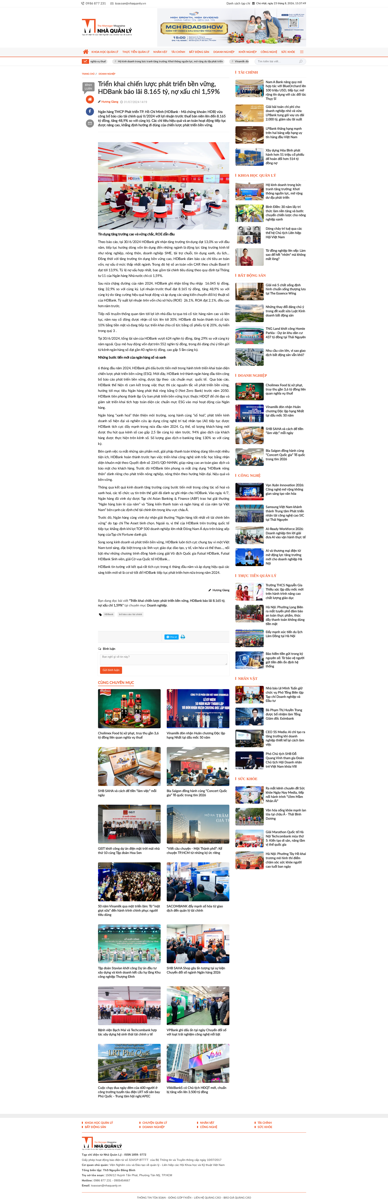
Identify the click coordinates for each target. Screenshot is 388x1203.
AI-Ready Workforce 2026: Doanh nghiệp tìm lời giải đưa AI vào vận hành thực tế (286, 533)
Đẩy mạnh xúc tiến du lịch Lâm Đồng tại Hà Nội (284, 634)
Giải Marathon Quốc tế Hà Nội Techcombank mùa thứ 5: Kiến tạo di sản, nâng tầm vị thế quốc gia (285, 838)
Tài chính (248, 72)
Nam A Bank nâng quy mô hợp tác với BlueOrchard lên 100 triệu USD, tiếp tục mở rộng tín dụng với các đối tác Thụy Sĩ (286, 90)
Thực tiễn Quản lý (257, 576)
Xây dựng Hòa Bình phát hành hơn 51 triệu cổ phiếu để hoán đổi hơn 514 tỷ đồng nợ (285, 157)
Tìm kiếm (301, 61)
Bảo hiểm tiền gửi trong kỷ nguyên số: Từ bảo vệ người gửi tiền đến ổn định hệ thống (285, 660)
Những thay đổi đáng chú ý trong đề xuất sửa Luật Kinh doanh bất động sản (285, 311)
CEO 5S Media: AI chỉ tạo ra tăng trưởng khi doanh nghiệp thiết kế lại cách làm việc (285, 738)
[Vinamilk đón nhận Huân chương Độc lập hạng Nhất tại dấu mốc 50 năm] (249, 413)
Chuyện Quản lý (154, 1123)
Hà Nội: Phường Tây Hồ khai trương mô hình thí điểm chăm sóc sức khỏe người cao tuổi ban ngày (286, 860)
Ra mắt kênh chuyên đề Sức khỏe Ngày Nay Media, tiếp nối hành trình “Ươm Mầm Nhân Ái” (285, 794)
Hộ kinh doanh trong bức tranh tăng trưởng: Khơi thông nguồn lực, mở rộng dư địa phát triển (130, 61)
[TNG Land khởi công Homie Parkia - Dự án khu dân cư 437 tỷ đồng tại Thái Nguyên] (249, 335)
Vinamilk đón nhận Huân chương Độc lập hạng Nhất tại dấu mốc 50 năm (235, 61)
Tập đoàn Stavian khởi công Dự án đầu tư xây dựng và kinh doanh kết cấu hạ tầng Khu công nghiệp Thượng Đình (129, 972)
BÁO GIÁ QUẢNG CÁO (237, 1198)
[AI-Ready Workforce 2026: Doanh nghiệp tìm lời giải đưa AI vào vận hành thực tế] (249, 535)
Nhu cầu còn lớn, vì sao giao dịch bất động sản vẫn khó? (286, 353)
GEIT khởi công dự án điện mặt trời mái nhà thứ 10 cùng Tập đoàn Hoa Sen (129, 851)
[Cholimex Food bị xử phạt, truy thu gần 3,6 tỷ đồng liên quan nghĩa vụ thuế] (249, 391)
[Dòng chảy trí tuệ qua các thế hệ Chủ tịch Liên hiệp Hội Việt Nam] (249, 235)
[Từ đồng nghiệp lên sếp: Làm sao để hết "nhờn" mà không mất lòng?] (249, 257)
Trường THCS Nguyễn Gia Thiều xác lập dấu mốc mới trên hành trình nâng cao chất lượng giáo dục (285, 591)
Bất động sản (252, 275)
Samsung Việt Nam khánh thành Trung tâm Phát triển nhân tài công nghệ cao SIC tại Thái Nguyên (285, 513)
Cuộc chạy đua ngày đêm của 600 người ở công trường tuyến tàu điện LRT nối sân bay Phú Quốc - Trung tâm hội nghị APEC (129, 1092)
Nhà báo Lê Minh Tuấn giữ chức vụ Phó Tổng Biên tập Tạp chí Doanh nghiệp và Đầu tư (285, 694)
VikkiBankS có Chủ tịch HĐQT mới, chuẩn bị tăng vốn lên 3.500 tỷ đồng (196, 1090)
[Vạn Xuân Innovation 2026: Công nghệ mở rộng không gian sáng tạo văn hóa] (249, 491)
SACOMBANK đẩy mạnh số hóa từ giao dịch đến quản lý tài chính (195, 908)
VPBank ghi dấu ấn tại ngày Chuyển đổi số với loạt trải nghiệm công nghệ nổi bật (196, 1032)
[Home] (90, 99)
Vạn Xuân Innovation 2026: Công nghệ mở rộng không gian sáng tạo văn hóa (285, 489)
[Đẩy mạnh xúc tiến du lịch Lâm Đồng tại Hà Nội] (249, 638)
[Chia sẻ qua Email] (90, 123)
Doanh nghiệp (252, 376)
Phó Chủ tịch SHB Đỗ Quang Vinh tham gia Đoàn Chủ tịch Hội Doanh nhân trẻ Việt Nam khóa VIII (285, 760)
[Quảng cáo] (224, 27)
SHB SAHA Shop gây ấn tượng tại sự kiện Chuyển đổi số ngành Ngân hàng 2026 (196, 970)
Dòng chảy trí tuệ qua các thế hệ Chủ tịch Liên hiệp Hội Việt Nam (284, 233)
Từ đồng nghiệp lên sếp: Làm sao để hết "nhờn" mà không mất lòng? (286, 255)
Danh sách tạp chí (238, 3)
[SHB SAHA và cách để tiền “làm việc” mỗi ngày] (249, 435)
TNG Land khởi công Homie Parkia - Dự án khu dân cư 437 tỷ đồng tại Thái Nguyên (286, 333)
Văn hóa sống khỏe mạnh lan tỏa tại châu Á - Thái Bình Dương (286, 814)
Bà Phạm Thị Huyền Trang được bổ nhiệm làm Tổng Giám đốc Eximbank (284, 714)
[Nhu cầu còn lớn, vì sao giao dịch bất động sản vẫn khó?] (249, 357)
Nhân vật (247, 679)
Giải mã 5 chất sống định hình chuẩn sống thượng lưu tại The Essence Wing (286, 289)
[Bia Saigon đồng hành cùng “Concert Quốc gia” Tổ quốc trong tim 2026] (249, 457)
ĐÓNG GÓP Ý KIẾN (179, 1198)
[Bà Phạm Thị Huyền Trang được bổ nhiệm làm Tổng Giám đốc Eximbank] (249, 716)
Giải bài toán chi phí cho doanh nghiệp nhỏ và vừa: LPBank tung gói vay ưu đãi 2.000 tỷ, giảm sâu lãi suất (285, 113)
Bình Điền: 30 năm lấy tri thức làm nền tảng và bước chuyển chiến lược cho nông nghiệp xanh (286, 213)
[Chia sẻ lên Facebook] (90, 111)
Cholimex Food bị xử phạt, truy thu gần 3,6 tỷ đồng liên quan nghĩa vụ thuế (128, 735)
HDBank (108, 614)
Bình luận (88, 87)
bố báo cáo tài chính (130, 614)
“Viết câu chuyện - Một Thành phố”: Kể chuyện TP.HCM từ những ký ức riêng (194, 851)
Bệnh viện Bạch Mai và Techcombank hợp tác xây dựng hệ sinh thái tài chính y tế (127, 1032)
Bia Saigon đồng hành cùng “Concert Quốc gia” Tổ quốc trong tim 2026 (197, 793)
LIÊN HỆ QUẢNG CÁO (207, 1198)
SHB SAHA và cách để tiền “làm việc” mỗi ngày (127, 793)
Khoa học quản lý (257, 175)
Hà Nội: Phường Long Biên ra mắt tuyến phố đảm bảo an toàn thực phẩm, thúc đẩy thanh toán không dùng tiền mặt (285, 616)
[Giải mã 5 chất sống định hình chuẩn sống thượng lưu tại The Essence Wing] (249, 291)
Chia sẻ (173, 637)
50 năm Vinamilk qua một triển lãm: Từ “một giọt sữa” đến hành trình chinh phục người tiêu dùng (129, 910)
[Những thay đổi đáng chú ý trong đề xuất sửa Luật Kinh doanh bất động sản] (249, 313)
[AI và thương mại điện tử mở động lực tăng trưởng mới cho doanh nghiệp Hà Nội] (249, 557)
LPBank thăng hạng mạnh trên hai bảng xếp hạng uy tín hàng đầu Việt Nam (284, 133)
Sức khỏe (247, 779)
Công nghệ (249, 476)
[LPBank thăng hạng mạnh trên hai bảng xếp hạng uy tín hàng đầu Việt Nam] (249, 135)
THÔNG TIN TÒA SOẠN (151, 1198)
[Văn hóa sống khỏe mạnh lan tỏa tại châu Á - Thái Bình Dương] (249, 816)
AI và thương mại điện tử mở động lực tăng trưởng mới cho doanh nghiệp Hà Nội (284, 557)
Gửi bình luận (111, 670)
